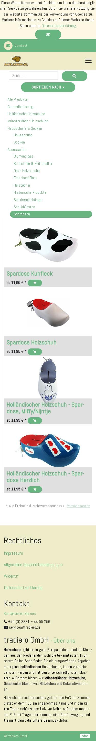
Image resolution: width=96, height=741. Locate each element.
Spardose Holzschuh (32, 342)
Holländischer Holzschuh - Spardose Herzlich (45, 476)
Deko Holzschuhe (27, 170)
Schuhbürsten (24, 207)
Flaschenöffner (25, 177)
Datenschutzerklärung (59, 25)
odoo (85, 736)
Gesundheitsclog (20, 106)
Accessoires (17, 149)
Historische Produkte (30, 192)
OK (48, 34)
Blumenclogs (23, 156)
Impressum (13, 553)
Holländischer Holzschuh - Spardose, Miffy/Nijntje (45, 407)
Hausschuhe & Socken (25, 128)
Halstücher (22, 185)
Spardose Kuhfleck (30, 273)
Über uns (64, 640)
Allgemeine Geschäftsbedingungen (33, 564)
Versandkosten (78, 506)
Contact (21, 45)
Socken (19, 142)
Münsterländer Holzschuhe (28, 121)
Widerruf (11, 576)
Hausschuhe (23, 135)
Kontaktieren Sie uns (20, 613)
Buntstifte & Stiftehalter (33, 163)
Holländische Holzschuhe (26, 113)
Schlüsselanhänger (28, 199)
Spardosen (22, 214)
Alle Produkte (18, 99)
